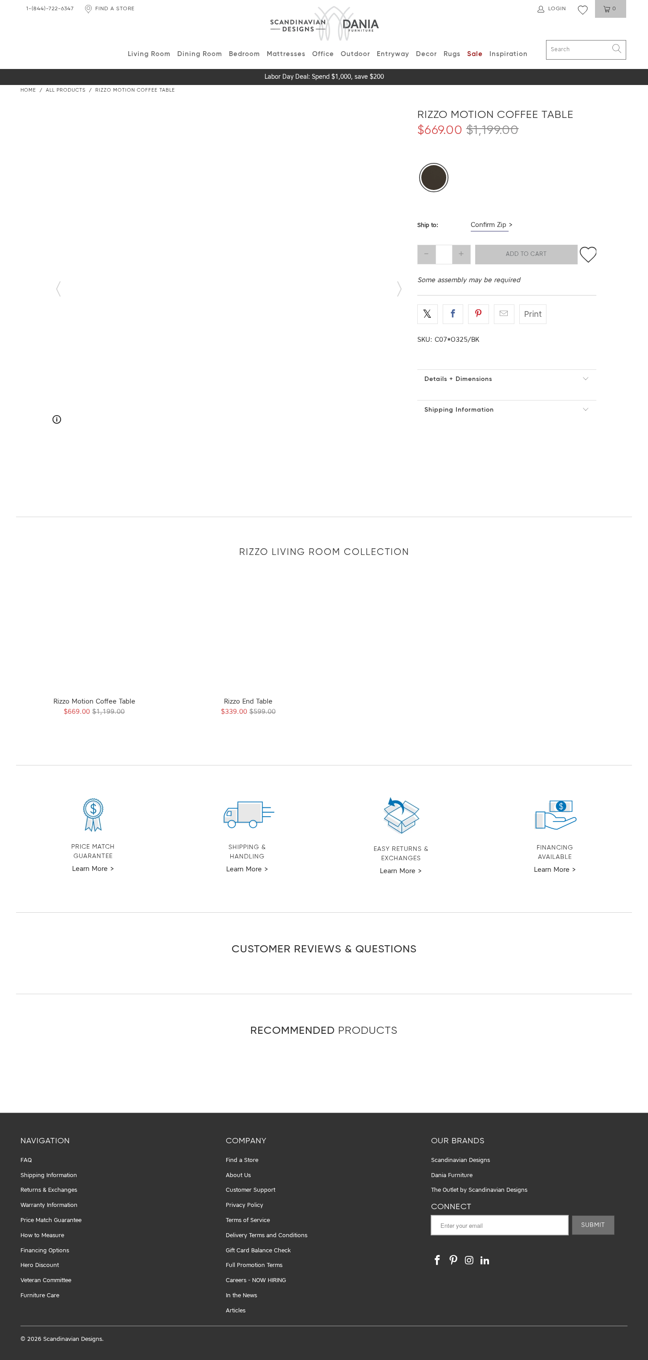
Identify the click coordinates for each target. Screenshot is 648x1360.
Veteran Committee (45, 1280)
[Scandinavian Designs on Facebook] (437, 1261)
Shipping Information (459, 410)
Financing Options (44, 1251)
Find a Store (242, 1160)
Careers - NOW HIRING (256, 1280)
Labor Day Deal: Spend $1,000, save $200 (324, 77)
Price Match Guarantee (51, 1220)
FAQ (26, 1160)
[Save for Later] (588, 254)
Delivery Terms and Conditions (266, 1236)
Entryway (393, 54)
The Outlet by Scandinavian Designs (479, 1190)
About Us (238, 1175)
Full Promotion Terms (254, 1265)
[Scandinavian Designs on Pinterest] (454, 1261)
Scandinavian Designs (460, 1160)
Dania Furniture (452, 1175)
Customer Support (250, 1190)
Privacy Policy (244, 1205)
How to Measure (42, 1236)
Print (533, 315)
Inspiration (508, 54)
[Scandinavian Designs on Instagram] (469, 1261)
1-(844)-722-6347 (50, 9)
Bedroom (244, 54)
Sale (475, 54)
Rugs (452, 54)
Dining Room (199, 54)
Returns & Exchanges (48, 1190)
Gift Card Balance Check (258, 1251)
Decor (426, 54)
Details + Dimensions (458, 379)
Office (323, 54)
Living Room (149, 54)
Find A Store (114, 9)
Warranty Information (48, 1205)
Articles (235, 1311)
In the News (241, 1296)
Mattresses (286, 54)
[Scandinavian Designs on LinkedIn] (485, 1261)
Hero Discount (39, 1265)
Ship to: (427, 225)
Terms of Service (248, 1220)
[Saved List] (583, 10)
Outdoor (355, 54)
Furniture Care (39, 1296)
